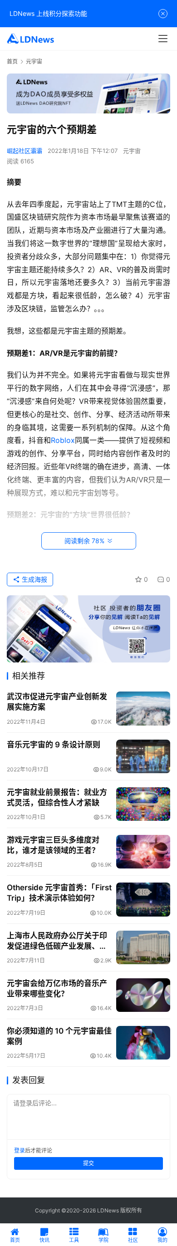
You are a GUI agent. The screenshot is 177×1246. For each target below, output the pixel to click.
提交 (88, 1163)
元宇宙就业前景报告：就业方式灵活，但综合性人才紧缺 (57, 797)
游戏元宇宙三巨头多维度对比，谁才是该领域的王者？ (53, 845)
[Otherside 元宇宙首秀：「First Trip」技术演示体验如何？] (143, 899)
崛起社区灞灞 (24, 150)
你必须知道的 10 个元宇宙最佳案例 (59, 1036)
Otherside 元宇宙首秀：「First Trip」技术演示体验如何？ (59, 893)
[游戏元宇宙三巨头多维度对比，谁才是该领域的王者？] (143, 851)
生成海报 (33, 579)
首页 (12, 61)
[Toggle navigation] (162, 38)
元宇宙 (132, 150)
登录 (19, 1150)
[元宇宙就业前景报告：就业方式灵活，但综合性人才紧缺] (143, 804)
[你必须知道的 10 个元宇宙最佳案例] (143, 1043)
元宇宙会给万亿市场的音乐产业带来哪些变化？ (57, 988)
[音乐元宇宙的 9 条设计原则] (143, 756)
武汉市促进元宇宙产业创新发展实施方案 (57, 701)
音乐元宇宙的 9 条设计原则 (53, 744)
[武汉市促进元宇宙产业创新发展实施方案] (143, 708)
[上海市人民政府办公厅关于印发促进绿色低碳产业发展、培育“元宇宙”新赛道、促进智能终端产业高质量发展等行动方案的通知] (143, 947)
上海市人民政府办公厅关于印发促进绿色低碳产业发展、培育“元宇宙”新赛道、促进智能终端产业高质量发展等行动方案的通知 (57, 941)
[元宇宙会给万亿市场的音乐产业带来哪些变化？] (143, 995)
